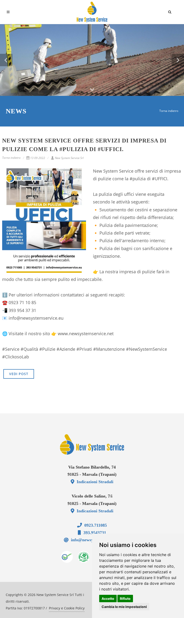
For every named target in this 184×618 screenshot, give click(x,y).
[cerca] (170, 11)
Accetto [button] (108, 598)
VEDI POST (18, 374)
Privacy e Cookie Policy (67, 608)
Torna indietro (168, 111)
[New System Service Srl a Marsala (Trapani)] (92, 12)
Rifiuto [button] (125, 598)
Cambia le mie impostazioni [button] (124, 607)
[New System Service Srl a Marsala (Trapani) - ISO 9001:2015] (67, 557)
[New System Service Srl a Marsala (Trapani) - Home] (92, 444)
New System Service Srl (69, 158)
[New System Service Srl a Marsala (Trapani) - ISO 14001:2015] (84, 557)
